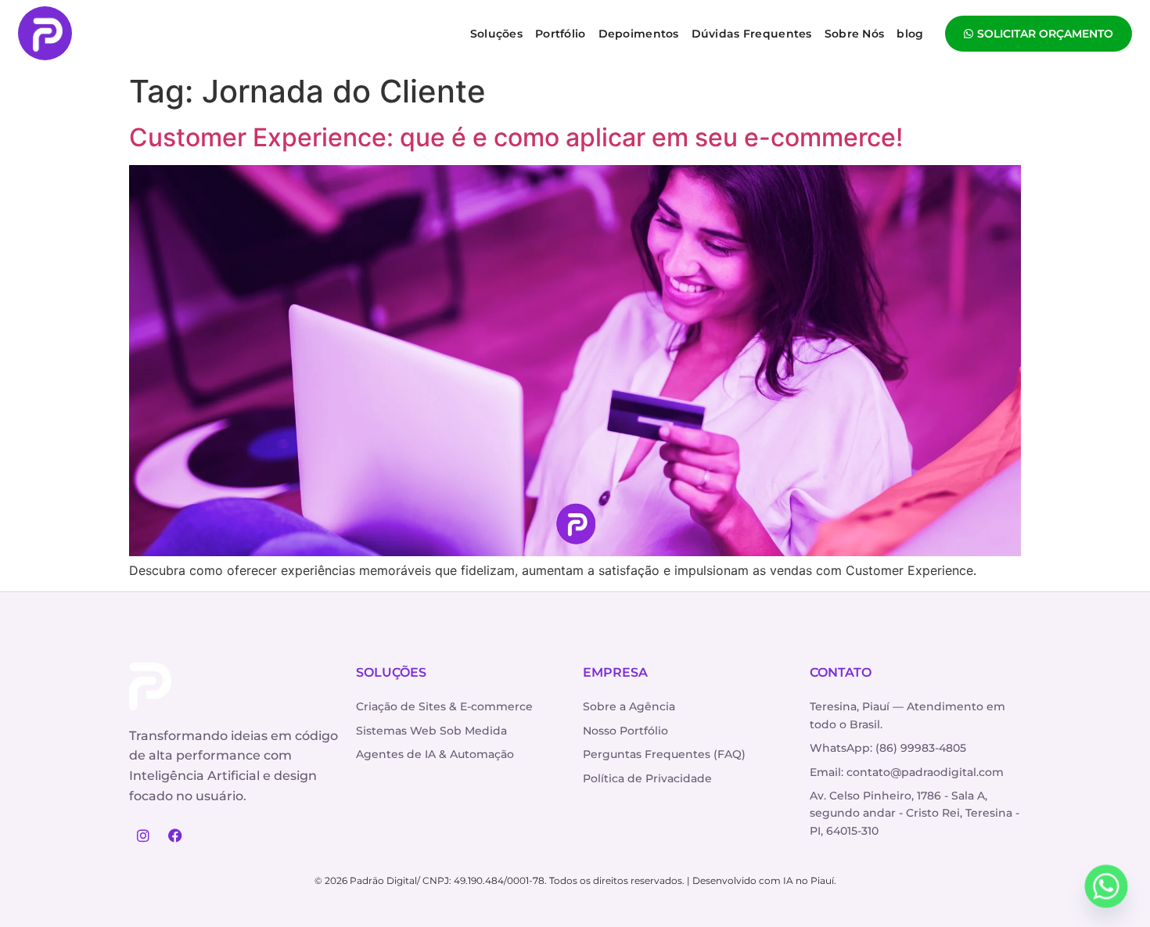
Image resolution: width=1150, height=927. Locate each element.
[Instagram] (143, 835)
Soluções (496, 34)
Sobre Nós (855, 34)
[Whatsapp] (1106, 886)
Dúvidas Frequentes (752, 34)
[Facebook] (175, 835)
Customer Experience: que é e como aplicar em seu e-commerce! (516, 137)
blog (910, 34)
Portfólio (560, 34)
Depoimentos (638, 34)
